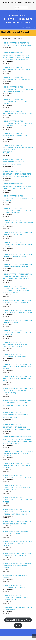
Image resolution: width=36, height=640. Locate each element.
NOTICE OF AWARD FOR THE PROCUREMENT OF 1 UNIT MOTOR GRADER (15, 101)
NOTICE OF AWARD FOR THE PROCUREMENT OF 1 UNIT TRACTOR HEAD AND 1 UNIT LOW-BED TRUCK (18, 89)
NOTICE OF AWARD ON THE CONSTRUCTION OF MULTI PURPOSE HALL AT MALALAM (17, 332)
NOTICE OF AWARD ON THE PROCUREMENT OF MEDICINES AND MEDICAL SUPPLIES (15, 415)
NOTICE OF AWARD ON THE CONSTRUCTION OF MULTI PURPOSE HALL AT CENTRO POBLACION (17, 210)
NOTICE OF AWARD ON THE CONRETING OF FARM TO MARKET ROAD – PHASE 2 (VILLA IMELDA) (18, 366)
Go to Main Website (16, 2)
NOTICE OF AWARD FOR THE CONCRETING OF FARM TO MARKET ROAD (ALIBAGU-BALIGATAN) (18, 453)
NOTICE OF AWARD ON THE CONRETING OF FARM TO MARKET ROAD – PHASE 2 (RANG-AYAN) (18, 378)
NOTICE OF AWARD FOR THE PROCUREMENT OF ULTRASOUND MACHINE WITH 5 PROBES (15, 162)
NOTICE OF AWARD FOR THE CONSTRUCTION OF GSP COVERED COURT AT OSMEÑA (18, 198)
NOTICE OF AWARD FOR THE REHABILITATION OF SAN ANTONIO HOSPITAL (15, 135)
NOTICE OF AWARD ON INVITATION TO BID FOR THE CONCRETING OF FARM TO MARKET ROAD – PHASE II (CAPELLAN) (17, 402)
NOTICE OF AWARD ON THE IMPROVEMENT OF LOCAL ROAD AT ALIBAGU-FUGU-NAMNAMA (18, 543)
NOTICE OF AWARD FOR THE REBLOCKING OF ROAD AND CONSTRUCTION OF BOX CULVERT (17, 465)
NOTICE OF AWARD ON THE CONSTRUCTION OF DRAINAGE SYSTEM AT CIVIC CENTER (18, 244)
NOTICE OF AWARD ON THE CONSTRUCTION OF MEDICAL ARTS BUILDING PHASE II (15, 597)
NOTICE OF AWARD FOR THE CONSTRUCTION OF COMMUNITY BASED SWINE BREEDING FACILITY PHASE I (17, 186)
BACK (18, 625)
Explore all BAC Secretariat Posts (18, 620)
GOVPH (6, 2)
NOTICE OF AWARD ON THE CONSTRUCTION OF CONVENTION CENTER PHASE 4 (18, 222)
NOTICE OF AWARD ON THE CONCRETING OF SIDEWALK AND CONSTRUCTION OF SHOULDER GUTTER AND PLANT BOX (17, 276)
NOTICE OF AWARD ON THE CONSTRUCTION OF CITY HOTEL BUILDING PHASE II (17, 499)
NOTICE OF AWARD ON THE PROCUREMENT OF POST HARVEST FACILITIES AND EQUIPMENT (15, 344)
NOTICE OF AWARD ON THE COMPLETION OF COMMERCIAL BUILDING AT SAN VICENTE (17, 565)
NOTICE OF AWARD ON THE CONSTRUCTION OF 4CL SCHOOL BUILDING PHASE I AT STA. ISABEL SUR (16, 427)
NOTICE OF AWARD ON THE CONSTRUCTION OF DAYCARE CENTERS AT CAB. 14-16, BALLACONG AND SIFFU (17, 174)
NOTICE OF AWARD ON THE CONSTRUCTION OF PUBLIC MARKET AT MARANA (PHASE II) (17, 487)
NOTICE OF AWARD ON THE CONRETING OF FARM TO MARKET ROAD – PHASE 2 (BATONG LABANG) (18, 390)
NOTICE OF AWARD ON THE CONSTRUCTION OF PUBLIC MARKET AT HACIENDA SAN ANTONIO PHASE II (17, 512)
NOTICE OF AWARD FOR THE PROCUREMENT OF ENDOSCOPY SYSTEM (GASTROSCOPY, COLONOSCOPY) (17, 123)
